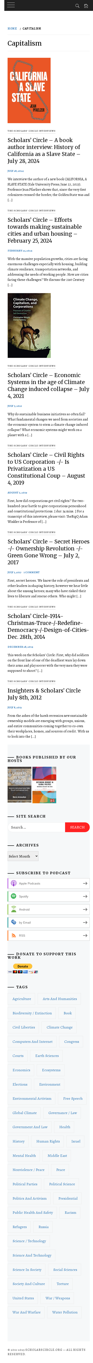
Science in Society (27, 1269)
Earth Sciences (47, 1055)
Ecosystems (51, 1070)
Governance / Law (62, 1112)
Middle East (57, 1155)
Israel (75, 1141)
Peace (60, 1169)
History (19, 1141)
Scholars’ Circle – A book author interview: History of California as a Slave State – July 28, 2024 (44, 150)
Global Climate (25, 1112)
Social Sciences (65, 1269)
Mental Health (24, 1155)
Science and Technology (32, 1255)
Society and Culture (29, 1283)
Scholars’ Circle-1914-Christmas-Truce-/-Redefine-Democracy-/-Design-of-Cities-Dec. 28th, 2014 (48, 626)
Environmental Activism (32, 1098)
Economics (21, 1070)
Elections (20, 1084)
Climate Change (60, 1027)
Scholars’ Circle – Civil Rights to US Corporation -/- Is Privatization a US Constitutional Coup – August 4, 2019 (46, 469)
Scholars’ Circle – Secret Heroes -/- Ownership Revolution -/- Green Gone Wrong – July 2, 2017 (49, 552)
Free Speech (73, 1098)
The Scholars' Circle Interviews (32, 130)
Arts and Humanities (60, 998)
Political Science (62, 1184)
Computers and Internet (33, 1041)
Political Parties (25, 1184)
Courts (18, 1055)
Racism (70, 1212)
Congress (71, 1041)
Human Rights (48, 1141)
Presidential (68, 1198)
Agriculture (22, 998)
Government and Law (30, 1126)
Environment (49, 1084)
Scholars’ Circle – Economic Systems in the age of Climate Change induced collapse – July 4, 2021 (49, 385)
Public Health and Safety (33, 1212)
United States (23, 1298)
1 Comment (32, 572)
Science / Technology (29, 1241)
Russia (43, 1226)
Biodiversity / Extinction (32, 1013)
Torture (63, 1283)
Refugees (20, 1226)
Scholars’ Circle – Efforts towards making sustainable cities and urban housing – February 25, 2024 (45, 230)
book (68, 1013)
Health (64, 1126)
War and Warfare (27, 1312)
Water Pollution (65, 1312)
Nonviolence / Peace (29, 1169)
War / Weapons (58, 1298)
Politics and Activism (30, 1198)
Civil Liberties (24, 1027)
